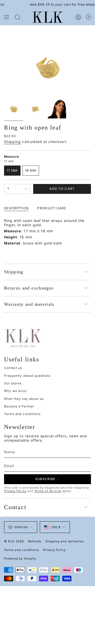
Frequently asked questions (27, 376)
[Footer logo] (23, 338)
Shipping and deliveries (64, 541)
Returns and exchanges (28, 288)
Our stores (13, 383)
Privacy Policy (15, 491)
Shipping (12, 141)
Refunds (34, 541)
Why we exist (15, 391)
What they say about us (24, 399)
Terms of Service (47, 491)
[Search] (17, 17)
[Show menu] (7, 17)
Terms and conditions (22, 414)
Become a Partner (19, 406)
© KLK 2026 (14, 541)
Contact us (13, 368)
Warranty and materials (29, 304)
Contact (15, 507)
